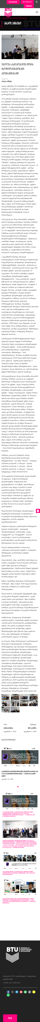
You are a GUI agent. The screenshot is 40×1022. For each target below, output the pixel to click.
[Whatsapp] (8, 995)
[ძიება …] (36, 2)
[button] (17, 786)
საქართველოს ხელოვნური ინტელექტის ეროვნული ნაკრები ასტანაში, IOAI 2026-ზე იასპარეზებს (19, 873)
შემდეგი (33, 724)
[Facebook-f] (8, 992)
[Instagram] (12, 992)
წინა (5, 724)
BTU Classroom (27, 2)
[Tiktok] (29, 992)
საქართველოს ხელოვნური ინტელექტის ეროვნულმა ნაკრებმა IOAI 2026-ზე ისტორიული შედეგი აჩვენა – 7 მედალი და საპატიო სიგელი (20, 774)
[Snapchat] (33, 992)
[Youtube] (21, 992)
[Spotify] (25, 992)
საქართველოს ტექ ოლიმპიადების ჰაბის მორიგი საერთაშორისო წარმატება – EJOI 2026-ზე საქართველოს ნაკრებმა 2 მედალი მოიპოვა (19, 901)
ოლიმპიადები (29, 6)
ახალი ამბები (7, 81)
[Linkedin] (16, 992)
